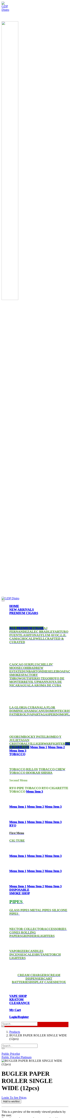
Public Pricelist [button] (11, 1053)
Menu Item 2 (56, 747)
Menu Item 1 (38, 747)
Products (14, 1032)
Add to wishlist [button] (11, 1101)
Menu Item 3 (17, 750)
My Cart (15, 1010)
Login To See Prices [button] (14, 1097)
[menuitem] (14, 606)
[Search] (3, 1026)
